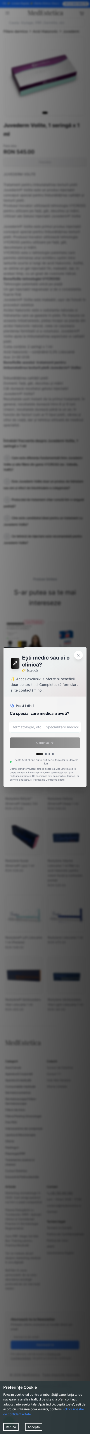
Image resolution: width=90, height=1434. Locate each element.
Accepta (34, 1427)
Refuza (11, 1427)
